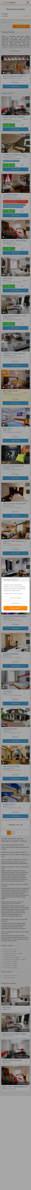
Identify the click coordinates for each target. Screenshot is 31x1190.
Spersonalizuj (15, 603)
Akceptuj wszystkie (15, 608)
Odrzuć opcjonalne (15, 598)
